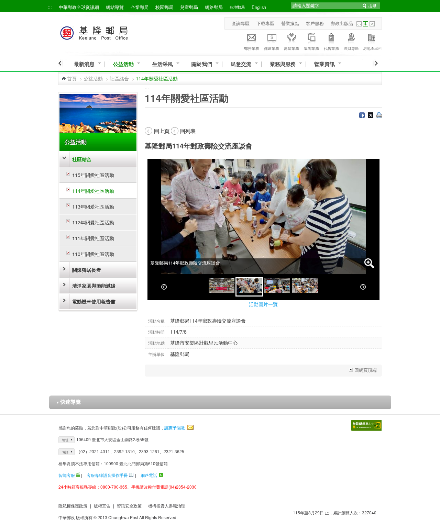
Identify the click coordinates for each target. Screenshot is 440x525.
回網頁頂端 (365, 370)
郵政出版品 (342, 23)
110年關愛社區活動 (93, 253)
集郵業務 (311, 48)
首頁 (72, 78)
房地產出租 (372, 48)
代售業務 (331, 48)
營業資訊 (324, 64)
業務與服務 (283, 64)
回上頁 (161, 131)
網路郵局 (214, 7)
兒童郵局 (189, 7)
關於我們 (201, 64)
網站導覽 (115, 7)
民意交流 (241, 64)
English (259, 7)
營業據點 (290, 23)
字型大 (372, 23)
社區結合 (119, 78)
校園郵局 (164, 7)
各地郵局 (237, 7)
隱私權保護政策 (72, 506)
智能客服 (66, 475)
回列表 (188, 131)
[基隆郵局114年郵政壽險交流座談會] (221, 287)
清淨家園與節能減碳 (94, 285)
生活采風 (162, 64)
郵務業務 (251, 48)
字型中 (365, 23)
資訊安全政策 (129, 506)
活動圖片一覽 (263, 304)
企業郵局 (139, 7)
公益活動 (123, 64)
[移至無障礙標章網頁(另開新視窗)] (366, 425)
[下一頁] (375, 63)
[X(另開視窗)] (370, 115)
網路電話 (149, 475)
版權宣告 (102, 506)
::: (50, 7)
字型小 (359, 23)
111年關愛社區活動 (93, 238)
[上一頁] (60, 63)
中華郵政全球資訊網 (79, 7)
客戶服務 (315, 23)
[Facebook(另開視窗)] (362, 115)
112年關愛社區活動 (93, 222)
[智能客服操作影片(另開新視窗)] (78, 475)
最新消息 (84, 64)
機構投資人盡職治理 (166, 506)
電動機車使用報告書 (94, 301)
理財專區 (351, 48)
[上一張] (164, 287)
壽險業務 (291, 48)
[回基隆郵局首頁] (107, 32)
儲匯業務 (271, 48)
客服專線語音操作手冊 (107, 475)
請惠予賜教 (174, 428)
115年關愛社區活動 (93, 174)
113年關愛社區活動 (93, 206)
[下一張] (363, 287)
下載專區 (265, 23)
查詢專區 (241, 23)
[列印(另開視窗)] (379, 115)
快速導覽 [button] (68, 401)
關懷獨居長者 (86, 269)
